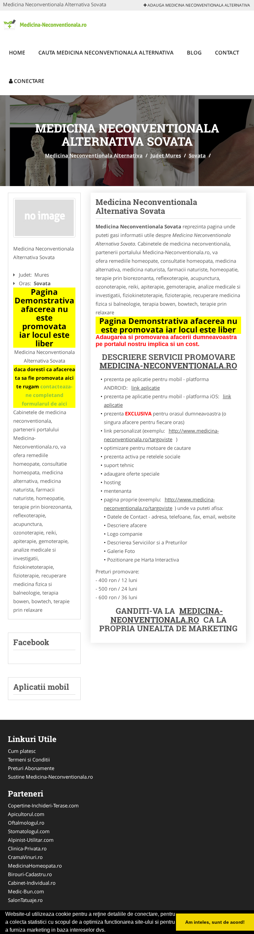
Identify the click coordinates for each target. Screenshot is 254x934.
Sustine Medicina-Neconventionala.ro (50, 776)
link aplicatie (145, 387)
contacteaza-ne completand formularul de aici (47, 395)
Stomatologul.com (29, 831)
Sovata (197, 155)
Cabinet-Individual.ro (32, 882)
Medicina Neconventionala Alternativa (94, 155)
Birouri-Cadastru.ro (30, 874)
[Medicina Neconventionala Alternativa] (46, 23)
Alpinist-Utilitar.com (31, 840)
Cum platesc (22, 751)
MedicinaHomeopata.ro (35, 865)
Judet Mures (165, 155)
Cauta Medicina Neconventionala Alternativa (106, 52)
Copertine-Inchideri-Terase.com (43, 805)
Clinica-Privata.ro (27, 848)
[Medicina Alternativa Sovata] (44, 218)
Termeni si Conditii (29, 759)
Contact (227, 52)
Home (17, 52)
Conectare (28, 81)
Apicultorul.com (26, 814)
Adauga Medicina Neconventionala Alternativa (198, 5)
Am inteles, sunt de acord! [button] (215, 922)
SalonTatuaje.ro (25, 900)
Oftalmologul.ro (26, 822)
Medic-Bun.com (26, 891)
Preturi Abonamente (31, 768)
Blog (194, 52)
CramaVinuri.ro (25, 857)
